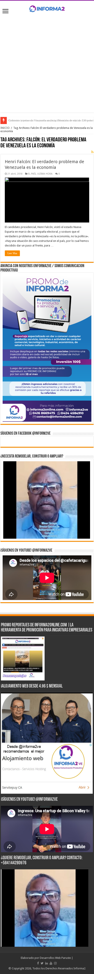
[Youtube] (51, 963)
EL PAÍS (32, 173)
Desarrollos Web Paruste (55, 957)
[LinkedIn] (46, 963)
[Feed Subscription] (92, 152)
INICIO (5, 128)
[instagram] (55, 963)
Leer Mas (12, 253)
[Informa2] (47, 8)
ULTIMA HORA (44, 173)
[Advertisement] (47, 65)
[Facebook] (38, 963)
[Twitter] (42, 963)
